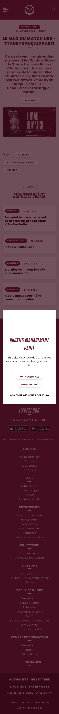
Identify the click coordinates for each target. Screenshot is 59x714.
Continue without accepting (29, 395)
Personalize (29, 385)
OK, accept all (29, 377)
